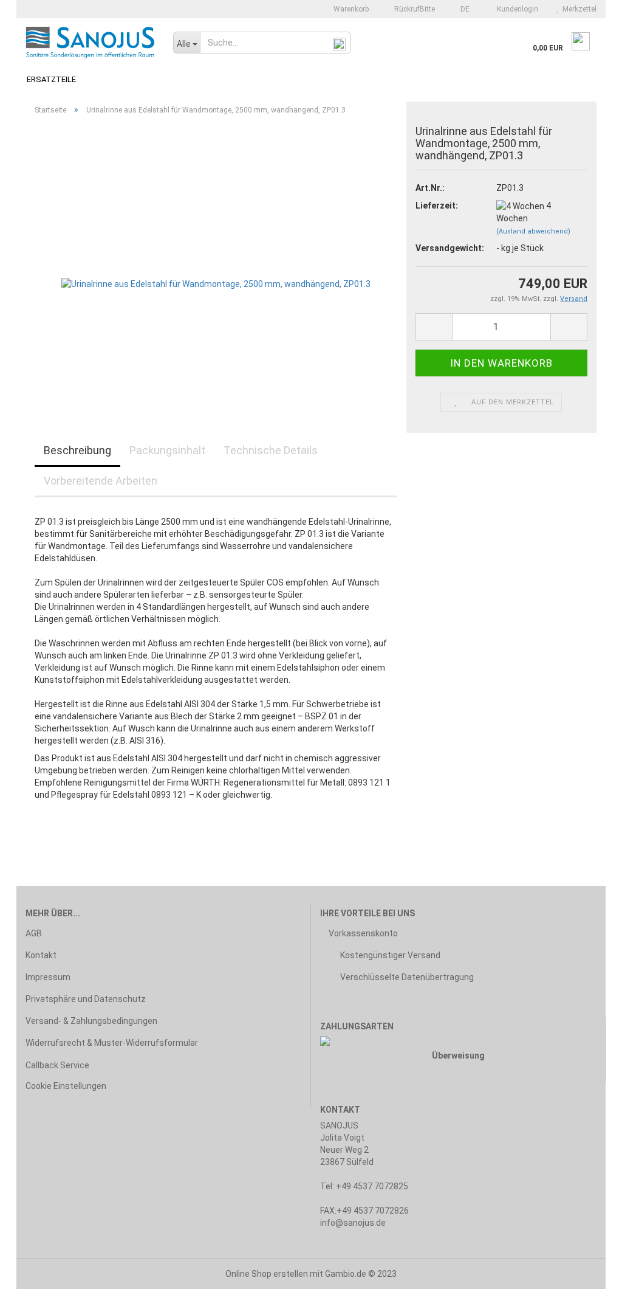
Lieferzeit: (436, 205)
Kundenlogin (515, 9)
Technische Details (271, 450)
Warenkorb (350, 9)
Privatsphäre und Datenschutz (86, 999)
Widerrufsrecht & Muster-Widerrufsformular (112, 1043)
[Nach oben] (588, 1271)
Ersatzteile (51, 79)
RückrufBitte (413, 9)
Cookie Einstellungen (66, 1086)
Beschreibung (77, 450)
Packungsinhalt (167, 450)
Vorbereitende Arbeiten (100, 480)
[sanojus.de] (90, 42)
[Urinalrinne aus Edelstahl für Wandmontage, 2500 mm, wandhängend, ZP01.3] (216, 261)
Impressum (48, 977)
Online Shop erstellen (266, 1274)
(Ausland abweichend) (533, 231)
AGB (34, 933)
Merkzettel (577, 9)
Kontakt (41, 955)
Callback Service (57, 1065)
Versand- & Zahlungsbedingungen (91, 1021)
